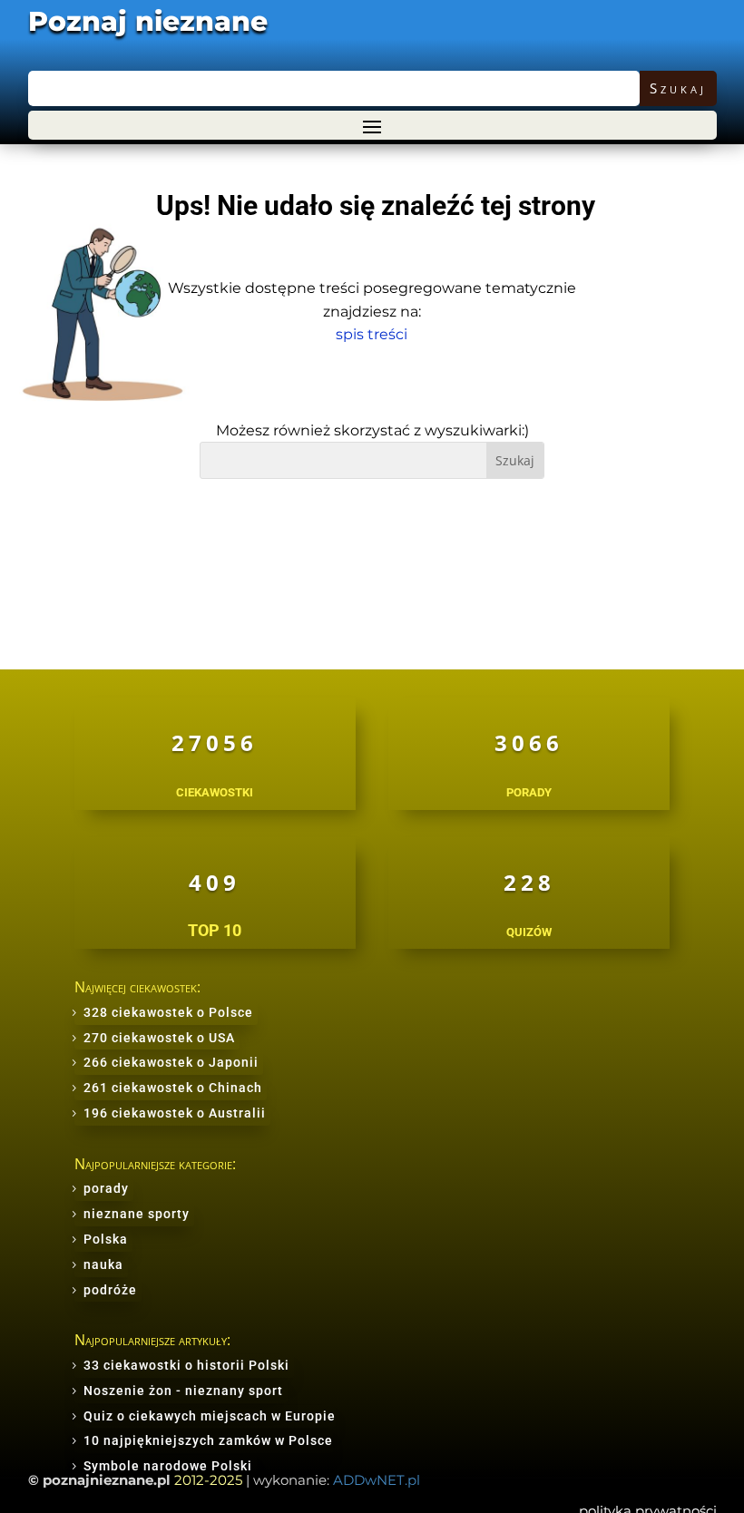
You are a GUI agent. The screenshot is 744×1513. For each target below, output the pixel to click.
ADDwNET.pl (376, 1480)
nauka (103, 1264)
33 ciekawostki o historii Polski (186, 1365)
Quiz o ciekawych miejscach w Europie (209, 1416)
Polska (105, 1239)
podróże (110, 1290)
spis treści (371, 334)
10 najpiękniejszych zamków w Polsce (208, 1440)
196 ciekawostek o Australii (174, 1113)
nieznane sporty (136, 1213)
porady (106, 1188)
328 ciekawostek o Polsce (168, 1012)
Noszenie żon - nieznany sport (183, 1390)
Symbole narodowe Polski (167, 1466)
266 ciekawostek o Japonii (171, 1062)
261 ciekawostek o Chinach (172, 1087)
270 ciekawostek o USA (159, 1037)
